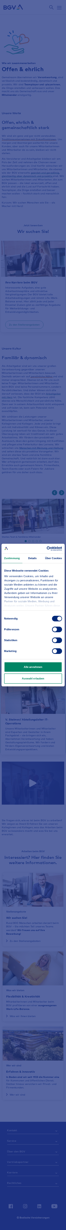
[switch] (57, 629)
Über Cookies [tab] (53, 558)
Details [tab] (32, 558)
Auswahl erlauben (33, 678)
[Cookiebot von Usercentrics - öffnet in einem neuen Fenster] (47, 548)
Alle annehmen (33, 666)
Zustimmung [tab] (12, 558)
